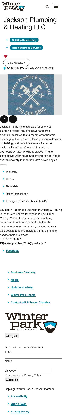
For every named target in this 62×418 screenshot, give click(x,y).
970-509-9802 (11, 239)
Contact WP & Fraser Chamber (30, 302)
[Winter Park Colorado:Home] (13, 6)
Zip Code (10, 370)
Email (8, 351)
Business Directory (23, 272)
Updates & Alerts (22, 287)
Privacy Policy (20, 411)
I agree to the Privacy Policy (24, 375)
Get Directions (11, 72)
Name (8, 361)
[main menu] (56, 7)
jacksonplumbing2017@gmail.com (23, 243)
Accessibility (19, 396)
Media (15, 280)
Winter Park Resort (23, 295)
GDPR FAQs (18, 404)
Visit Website (15, 62)
